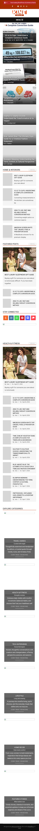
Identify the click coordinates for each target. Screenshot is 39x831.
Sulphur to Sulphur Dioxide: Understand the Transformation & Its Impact (19, 118)
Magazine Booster (16, 826)
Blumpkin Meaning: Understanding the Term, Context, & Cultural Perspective (19, 160)
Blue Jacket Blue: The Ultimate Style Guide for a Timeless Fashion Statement (19, 138)
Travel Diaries (19, 541)
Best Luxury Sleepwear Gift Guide (19, 38)
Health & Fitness (19, 593)
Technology (10, 82)
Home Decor (19, 747)
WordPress (31, 826)
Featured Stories (19, 799)
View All (32, 170)
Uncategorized (11, 123)
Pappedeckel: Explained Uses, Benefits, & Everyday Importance (23, 495)
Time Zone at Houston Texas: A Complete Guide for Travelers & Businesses (17, 98)
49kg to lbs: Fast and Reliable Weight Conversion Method (19, 58)
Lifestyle (20, 696)
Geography (10, 102)
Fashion (9, 143)
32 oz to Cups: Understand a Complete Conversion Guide (24, 193)
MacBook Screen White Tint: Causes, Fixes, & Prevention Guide (19, 78)
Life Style (30, 40)
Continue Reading (19, 555)
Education (10, 61)
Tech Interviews (19, 644)
